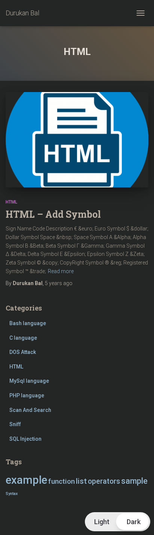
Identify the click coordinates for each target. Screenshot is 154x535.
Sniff (15, 424)
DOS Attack (22, 352)
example (26, 480)
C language (23, 338)
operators (104, 481)
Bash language (27, 323)
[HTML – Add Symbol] (77, 139)
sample (134, 481)
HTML (11, 202)
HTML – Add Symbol (53, 214)
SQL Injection (25, 439)
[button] (117, 521)
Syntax (12, 493)
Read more (61, 271)
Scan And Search (30, 410)
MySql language (29, 381)
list (81, 481)
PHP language (26, 395)
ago (59, 283)
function (61, 481)
